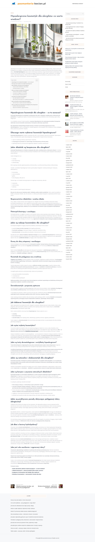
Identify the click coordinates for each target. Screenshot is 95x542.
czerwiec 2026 (69, 149)
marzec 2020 (69, 256)
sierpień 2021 (69, 218)
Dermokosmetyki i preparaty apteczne (20, 94)
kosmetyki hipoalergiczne (19, 71)
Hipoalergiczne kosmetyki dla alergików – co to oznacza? (23, 82)
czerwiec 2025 (69, 174)
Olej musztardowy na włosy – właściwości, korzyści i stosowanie (24, 514)
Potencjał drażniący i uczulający (18, 88)
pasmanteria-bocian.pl (47, 538)
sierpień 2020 (69, 245)
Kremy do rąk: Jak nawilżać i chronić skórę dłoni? (21, 500)
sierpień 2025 (69, 169)
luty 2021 (68, 232)
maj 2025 (68, 176)
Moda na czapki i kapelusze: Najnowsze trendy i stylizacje (23, 508)
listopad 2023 (69, 189)
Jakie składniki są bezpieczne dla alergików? (20, 85)
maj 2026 (68, 151)
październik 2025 (69, 165)
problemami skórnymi (24, 237)
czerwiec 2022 (69, 196)
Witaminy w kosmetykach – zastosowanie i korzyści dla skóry (26, 474)
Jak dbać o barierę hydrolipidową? (19, 105)
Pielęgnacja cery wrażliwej (16, 259)
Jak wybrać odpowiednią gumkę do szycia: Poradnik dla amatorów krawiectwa (27, 517)
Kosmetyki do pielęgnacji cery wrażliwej (20, 93)
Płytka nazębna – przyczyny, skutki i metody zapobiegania (23, 531)
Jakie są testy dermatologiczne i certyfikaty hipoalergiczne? (23, 99)
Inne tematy (67, 81)
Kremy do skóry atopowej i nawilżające (20, 91)
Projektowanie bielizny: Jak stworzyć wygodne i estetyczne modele (76, 106)
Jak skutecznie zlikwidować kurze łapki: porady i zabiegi (22, 505)
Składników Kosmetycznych (31, 331)
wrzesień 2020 (69, 243)
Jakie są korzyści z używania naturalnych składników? (22, 102)
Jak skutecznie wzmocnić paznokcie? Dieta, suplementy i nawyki (24, 522)
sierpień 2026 (69, 144)
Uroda (12, 13)
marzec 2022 (69, 203)
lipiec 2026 (68, 147)
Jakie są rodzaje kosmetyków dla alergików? (20, 90)
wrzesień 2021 (69, 216)
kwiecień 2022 (69, 200)
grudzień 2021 (69, 209)
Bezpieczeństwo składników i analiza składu (20, 86)
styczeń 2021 (69, 234)
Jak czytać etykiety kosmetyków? (18, 97)
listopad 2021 (69, 212)
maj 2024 (68, 183)
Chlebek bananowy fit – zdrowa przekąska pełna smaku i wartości (27, 470)
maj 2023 (68, 194)
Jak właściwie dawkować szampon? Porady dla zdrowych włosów (76, 97)
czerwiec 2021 (69, 223)
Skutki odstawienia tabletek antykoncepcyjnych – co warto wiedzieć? (28, 468)
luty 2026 (68, 158)
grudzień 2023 (69, 187)
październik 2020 (69, 241)
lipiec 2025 (68, 171)
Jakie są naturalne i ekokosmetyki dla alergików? (21, 101)
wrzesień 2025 (69, 167)
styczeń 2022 (69, 207)
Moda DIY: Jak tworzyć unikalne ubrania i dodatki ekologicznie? (24, 511)
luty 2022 (68, 205)
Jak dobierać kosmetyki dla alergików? (19, 96)
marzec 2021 (69, 230)
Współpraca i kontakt (77, 3)
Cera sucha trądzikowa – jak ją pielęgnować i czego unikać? (23, 502)
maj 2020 (68, 252)
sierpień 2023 (69, 191)
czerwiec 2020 (69, 250)
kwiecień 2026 (69, 153)
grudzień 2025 (69, 160)
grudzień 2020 (69, 236)
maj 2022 (68, 198)
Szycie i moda (68, 84)
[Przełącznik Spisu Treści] (36, 80)
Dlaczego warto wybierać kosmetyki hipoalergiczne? (22, 83)
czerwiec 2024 (69, 180)
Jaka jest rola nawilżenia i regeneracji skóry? (20, 107)
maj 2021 (68, 225)
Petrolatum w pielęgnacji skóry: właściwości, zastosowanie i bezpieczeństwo (27, 519)
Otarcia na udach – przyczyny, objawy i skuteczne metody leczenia (24, 528)
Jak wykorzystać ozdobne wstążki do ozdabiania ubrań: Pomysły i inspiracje (26, 525)
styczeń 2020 (69, 259)
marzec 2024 (69, 185)
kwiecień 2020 (69, 254)
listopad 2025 (69, 162)
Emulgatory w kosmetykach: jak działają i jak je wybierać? (25, 472)
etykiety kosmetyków (27, 325)
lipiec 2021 (68, 221)
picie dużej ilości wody (15, 436)
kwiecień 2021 (69, 227)
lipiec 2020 (68, 247)
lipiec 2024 (68, 178)
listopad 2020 (69, 239)
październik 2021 (69, 214)
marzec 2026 (69, 156)
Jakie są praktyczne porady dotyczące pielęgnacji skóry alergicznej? (25, 104)
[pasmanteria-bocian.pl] (28, 4)
